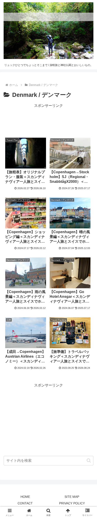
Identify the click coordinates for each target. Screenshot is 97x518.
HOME (25, 496)
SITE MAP (72, 496)
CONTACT (25, 503)
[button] (89, 460)
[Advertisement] (48, 120)
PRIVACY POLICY (72, 503)
